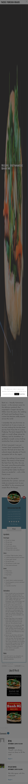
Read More (22, 394)
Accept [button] (16, 394)
